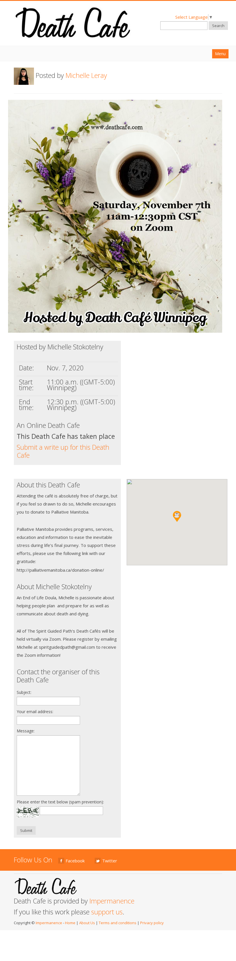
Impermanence (112, 901)
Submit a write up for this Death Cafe (63, 451)
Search (218, 25)
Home (70, 922)
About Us (87, 922)
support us (107, 911)
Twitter (109, 861)
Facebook (75, 861)
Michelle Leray (86, 75)
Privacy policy (152, 922)
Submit (26, 830)
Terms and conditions (117, 922)
